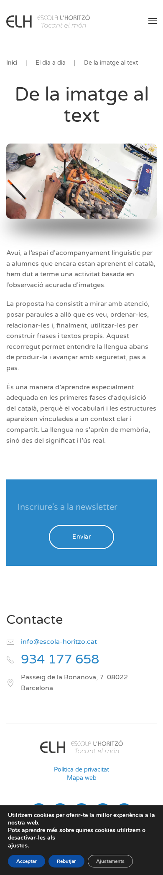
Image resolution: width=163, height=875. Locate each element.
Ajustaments (110, 861)
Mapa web (82, 778)
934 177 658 (60, 659)
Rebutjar (66, 861)
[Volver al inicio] (48, 21)
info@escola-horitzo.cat (59, 642)
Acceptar (26, 861)
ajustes (18, 845)
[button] (152, 21)
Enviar (81, 536)
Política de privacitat (81, 769)
